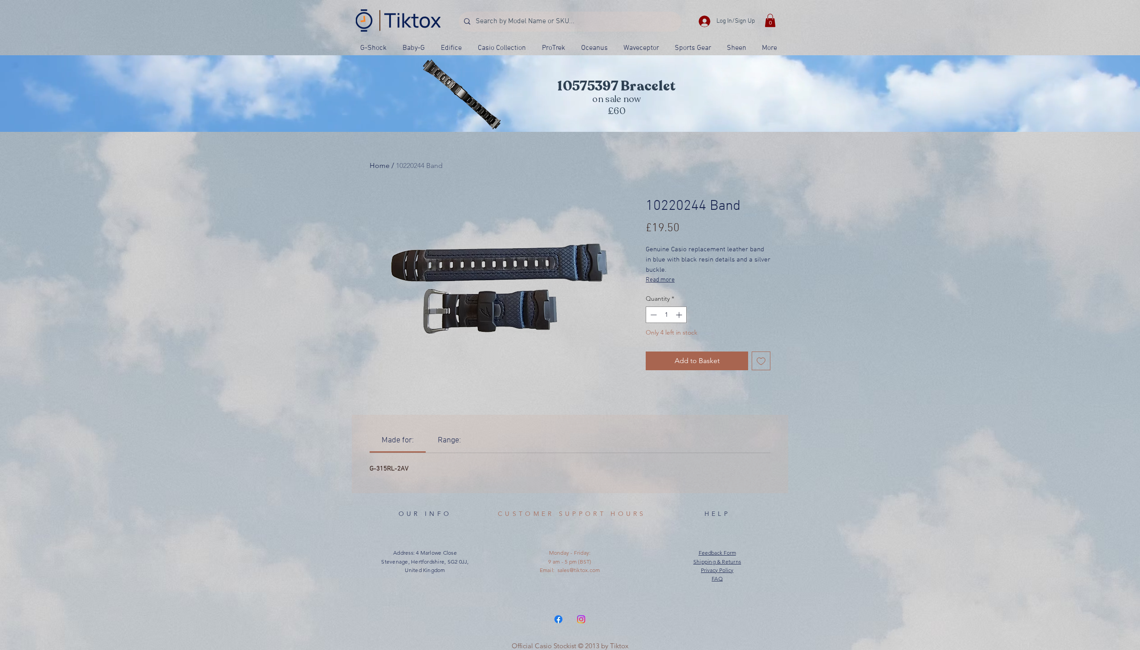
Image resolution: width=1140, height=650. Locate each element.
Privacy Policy (717, 570)
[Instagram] (581, 619)
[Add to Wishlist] (761, 361)
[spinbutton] (666, 315)
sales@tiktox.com (579, 570)
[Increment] (679, 315)
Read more (660, 280)
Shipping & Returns (717, 561)
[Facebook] (558, 619)
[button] (770, 20)
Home (380, 165)
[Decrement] (652, 315)
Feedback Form (717, 552)
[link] (398, 440)
